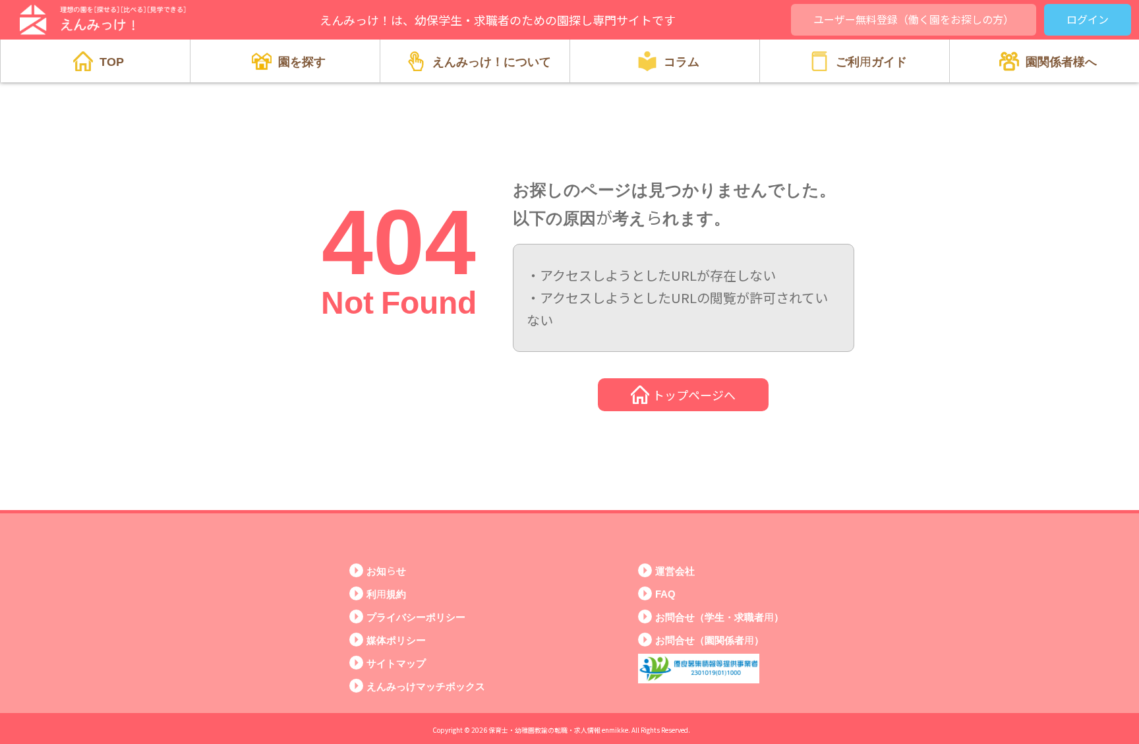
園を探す (302, 60)
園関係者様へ (1061, 60)
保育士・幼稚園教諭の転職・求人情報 (544, 730)
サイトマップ (396, 663)
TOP (112, 60)
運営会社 (675, 570)
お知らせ (386, 570)
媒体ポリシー (396, 639)
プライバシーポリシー (415, 616)
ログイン (1087, 19)
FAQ (665, 593)
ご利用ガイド (871, 60)
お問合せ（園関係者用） (709, 639)
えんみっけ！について (491, 60)
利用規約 (386, 593)
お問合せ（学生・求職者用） (719, 616)
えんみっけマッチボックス (425, 686)
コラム (681, 60)
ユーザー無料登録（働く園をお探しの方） (913, 19)
